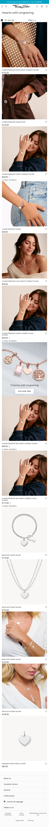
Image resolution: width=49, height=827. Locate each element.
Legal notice (20, 820)
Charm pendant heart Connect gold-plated (18, 334)
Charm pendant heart (11, 229)
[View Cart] (46, 6)
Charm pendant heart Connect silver (18, 174)
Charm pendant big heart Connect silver (19, 443)
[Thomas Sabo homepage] (6, 6)
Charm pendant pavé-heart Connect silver (20, 70)
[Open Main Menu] (2, 6)
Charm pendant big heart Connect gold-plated (19, 499)
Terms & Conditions (8, 814)
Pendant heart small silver (14, 763)
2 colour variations (9, 180)
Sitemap (30, 820)
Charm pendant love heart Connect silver (20, 281)
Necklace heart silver (11, 607)
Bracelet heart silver (11, 555)
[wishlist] (37, 6)
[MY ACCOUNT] (41, 6)
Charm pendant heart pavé (13, 122)
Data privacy (21, 814)
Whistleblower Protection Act (38, 814)
